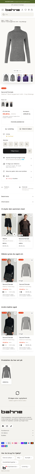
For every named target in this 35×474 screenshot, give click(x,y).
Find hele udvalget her (17, 121)
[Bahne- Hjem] (13, 10)
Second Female (7, 92)
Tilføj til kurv (15, 151)
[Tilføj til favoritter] (29, 151)
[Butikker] (28, 9)
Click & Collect (27, 129)
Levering (11, 129)
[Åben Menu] (2, 10)
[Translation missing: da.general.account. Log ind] (22, 9)
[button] (17, 159)
